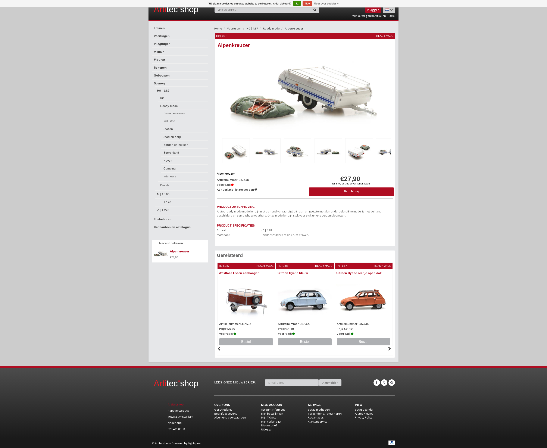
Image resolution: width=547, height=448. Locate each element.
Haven (167, 160)
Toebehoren (162, 219)
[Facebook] (376, 382)
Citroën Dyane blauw (293, 273)
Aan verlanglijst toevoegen (235, 190)
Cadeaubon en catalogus (172, 227)
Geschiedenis (223, 409)
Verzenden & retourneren (325, 414)
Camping (169, 168)
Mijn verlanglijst (271, 421)
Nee (307, 3)
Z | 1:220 (163, 210)
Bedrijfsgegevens (225, 414)
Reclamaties (316, 417)
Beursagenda (364, 409)
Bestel (246, 341)
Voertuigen (162, 36)
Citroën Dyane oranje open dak (359, 273)
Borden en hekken (175, 144)
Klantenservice (317, 421)
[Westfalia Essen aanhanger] (246, 299)
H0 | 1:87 (163, 90)
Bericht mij (351, 191)
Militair (159, 51)
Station (168, 129)
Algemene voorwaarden (230, 417)
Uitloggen (267, 429)
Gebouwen (162, 75)
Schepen (160, 67)
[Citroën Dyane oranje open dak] (364, 299)
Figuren (159, 59)
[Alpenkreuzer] (236, 151)
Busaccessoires (174, 113)
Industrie (169, 121)
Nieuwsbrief (269, 425)
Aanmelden (330, 383)
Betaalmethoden (319, 409)
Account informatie (273, 409)
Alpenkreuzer (294, 28)
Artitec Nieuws (364, 414)
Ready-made (169, 106)
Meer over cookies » (326, 3)
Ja (297, 3)
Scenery (160, 83)
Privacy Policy (363, 417)
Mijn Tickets (268, 417)
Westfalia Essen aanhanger (239, 273)
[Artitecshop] (167, 9)
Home (218, 28)
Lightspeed (195, 443)
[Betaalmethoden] (391, 443)
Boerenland (171, 152)
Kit (162, 98)
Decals (164, 185)
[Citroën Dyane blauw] (305, 299)
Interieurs (169, 176)
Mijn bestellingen (272, 414)
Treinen (159, 28)
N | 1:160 (163, 194)
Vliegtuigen (162, 44)
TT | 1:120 (164, 202)
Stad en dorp (172, 137)
